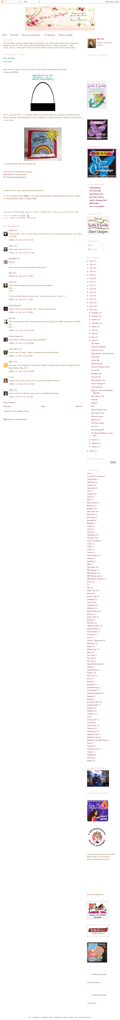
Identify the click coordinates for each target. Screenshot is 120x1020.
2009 (91, 451)
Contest (89, 549)
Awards (89, 497)
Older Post (78, 406)
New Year (90, 658)
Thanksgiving (91, 731)
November (95, 316)
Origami (90, 667)
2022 (91, 268)
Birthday (90, 508)
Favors (89, 593)
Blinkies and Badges (66, 35)
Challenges (21, 218)
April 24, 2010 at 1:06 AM (21, 397)
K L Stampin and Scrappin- (13, 177)
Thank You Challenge (98, 347)
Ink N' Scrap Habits (97, 206)
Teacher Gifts (91, 725)
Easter (89, 582)
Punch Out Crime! (97, 350)
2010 (91, 309)
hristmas (90, 620)
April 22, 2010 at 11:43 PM (21, 384)
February (95, 443)
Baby (89, 500)
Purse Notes (91, 675)
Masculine (90, 643)
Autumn (89, 494)
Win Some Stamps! (97, 423)
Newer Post (7, 406)
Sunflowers (90, 711)
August (94, 326)
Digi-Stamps (91, 567)
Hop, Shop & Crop (97, 396)
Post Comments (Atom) (21, 411)
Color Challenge (96, 387)
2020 (91, 275)
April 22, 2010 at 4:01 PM (21, 356)
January (94, 446)
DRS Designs (94, 203)
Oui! (92, 406)
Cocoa (89, 544)
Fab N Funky (8, 174)
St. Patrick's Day (92, 702)
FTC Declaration (49, 35)
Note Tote (90, 661)
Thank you (31, 218)
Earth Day (94, 399)
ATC (88, 491)
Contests (90, 552)
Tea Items (90, 722)
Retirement (90, 684)
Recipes (89, 681)
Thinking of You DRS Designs (97, 740)
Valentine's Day (92, 749)
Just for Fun (95, 370)
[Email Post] (28, 215)
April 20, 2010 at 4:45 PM (21, 276)
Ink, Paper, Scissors (97, 197)
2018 (91, 282)
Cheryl (11, 246)
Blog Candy (91, 511)
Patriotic (90, 673)
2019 (91, 278)
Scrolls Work (91, 690)
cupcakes (90, 558)
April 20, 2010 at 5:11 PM (21, 299)
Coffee (89, 546)
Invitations (90, 634)
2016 (91, 289)
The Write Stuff (95, 191)
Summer (90, 708)
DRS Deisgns (91, 570)
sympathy (90, 714)
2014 (91, 296)
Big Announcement (97, 429)
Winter (11, 390)
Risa (10, 318)
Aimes (11, 282)
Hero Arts (90, 614)
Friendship (90, 599)
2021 (91, 271)
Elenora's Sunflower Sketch (100, 367)
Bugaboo (90, 523)
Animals (90, 485)
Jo (9, 377)
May (93, 337)
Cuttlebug (90, 561)
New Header (95, 343)
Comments (94, 249)
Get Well (90, 602)
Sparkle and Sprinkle (94, 693)
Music (89, 652)
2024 (91, 261)
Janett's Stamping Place (98, 200)
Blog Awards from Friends (31, 35)
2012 (91, 303)
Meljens (89, 646)
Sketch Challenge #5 (98, 383)
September (95, 323)
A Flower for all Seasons (95, 476)
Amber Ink (90, 482)
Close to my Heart (93, 541)
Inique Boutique (92, 628)
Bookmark (90, 520)
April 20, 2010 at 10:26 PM (21, 330)
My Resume (14, 35)
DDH (89, 564)
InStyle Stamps (92, 631)
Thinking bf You (92, 734)
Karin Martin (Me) (96, 194)
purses (89, 678)
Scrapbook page (92, 687)
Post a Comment (9, 402)
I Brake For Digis (93, 626)
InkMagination (95, 187)
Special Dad (95, 360)
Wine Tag (90, 758)
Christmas (90, 538)
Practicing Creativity (18, 212)
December (95, 313)
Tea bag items (91, 719)
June (93, 333)
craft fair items (92, 555)
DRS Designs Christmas (95, 579)
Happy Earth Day (97, 363)
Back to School (92, 503)
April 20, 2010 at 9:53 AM (21, 240)
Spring (89, 699)
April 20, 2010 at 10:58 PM (21, 343)
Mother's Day (91, 649)
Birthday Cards (96, 373)
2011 (91, 306)
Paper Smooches (92, 670)
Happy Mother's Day (98, 380)
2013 (91, 299)
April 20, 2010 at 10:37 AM (21, 253)
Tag (88, 717)
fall (88, 587)
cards (12, 218)
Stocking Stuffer (92, 705)
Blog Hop (90, 514)
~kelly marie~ (13, 349)
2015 (91, 292)
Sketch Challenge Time (99, 409)
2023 (91, 264)
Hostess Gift (91, 617)
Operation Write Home (94, 664)
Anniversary (91, 488)
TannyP (11, 230)
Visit (94, 982)
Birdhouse (90, 505)
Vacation (90, 746)
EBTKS (15, 72)
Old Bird (94, 403)
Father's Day (91, 590)
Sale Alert (94, 426)
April (94, 340)
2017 (91, 285)
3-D (88, 473)
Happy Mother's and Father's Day (102, 353)
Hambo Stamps (92, 611)
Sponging (90, 696)
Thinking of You (92, 737)
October (94, 319)
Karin (101, 39)
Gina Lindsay (13, 305)
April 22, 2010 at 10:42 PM (21, 371)
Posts (92, 245)
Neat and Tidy (96, 377)
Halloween (90, 608)
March (94, 440)
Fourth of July (92, 596)
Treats (89, 743)
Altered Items (91, 479)
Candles (89, 526)
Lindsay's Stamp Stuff (53, 196)
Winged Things (31, 198)
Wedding (90, 755)
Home (4, 35)
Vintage (89, 752)
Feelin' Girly (95, 357)
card (88, 529)
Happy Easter (95, 420)
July (93, 330)
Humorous (90, 623)
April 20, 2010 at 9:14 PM (21, 312)
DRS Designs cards (93, 576)
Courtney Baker (14, 336)
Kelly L (11, 362)
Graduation (90, 605)
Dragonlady (13, 258)
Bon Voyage (91, 517)
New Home (91, 655)
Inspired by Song (97, 416)
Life (88, 637)
